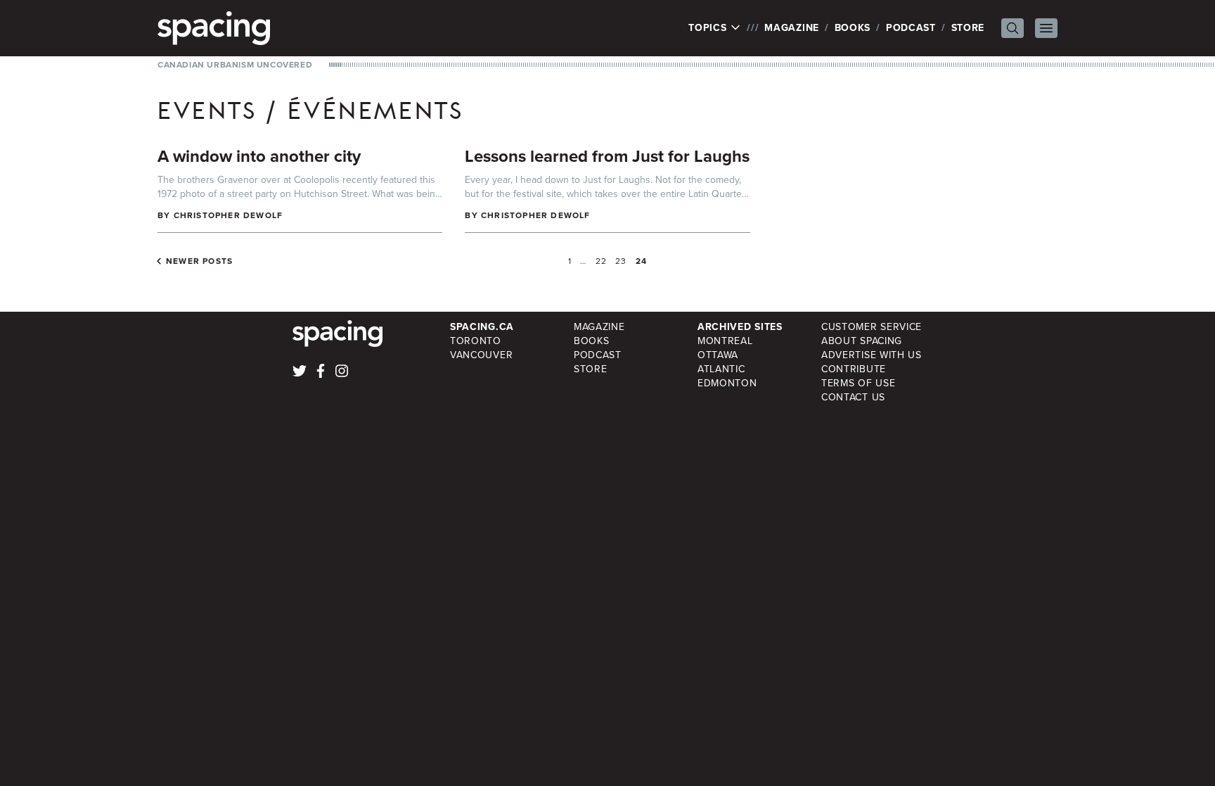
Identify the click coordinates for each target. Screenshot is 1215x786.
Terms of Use (858, 383)
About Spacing (861, 341)
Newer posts (199, 261)
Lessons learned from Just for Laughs (607, 156)
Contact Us (853, 397)
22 (601, 261)
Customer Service (871, 326)
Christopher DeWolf (228, 215)
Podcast (911, 27)
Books (853, 27)
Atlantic (721, 369)
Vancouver (481, 355)
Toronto (475, 341)
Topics (709, 28)
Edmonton (727, 383)
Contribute (853, 369)
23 (620, 261)
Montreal (725, 341)
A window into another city (259, 156)
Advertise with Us (871, 355)
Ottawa (718, 355)
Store (968, 27)
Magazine (791, 27)
